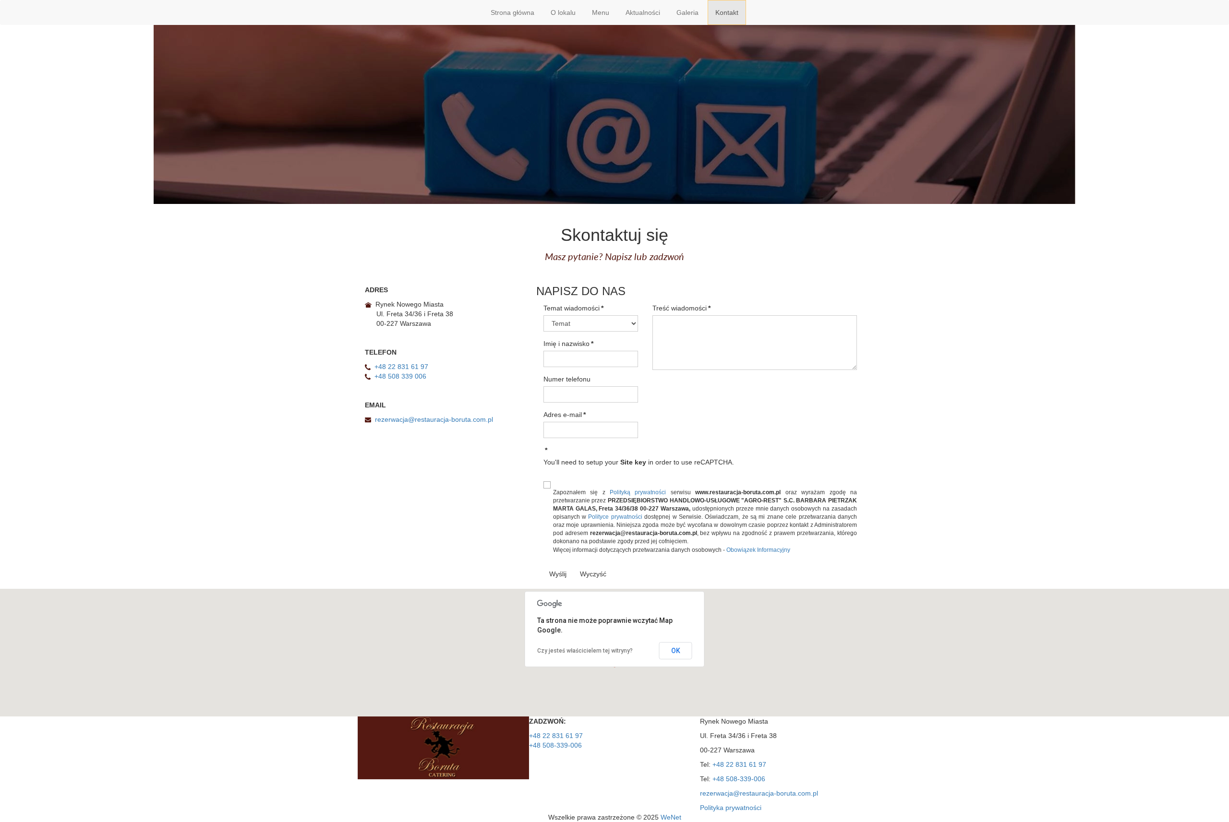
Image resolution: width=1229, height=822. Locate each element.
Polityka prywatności (730, 807)
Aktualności (643, 12)
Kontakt (726, 12)
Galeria (687, 12)
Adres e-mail (564, 414)
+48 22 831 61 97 (401, 366)
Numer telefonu (566, 379)
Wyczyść (593, 574)
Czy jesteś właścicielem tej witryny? (585, 650)
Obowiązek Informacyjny (758, 550)
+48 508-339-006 (555, 745)
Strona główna (512, 12)
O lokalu (563, 12)
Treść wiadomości (681, 308)
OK (675, 651)
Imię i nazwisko (568, 343)
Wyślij (557, 574)
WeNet (671, 817)
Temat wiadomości (573, 308)
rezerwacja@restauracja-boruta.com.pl (434, 419)
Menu (600, 12)
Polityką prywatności (638, 492)
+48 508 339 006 (400, 376)
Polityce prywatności (615, 516)
